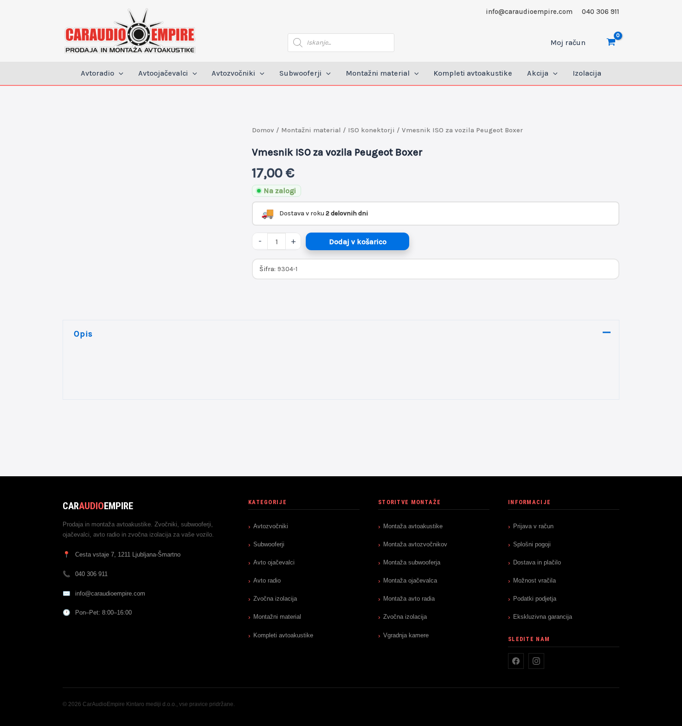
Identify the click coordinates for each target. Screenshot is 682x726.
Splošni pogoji (532, 544)
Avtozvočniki (270, 526)
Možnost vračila (534, 580)
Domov (263, 130)
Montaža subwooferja (411, 562)
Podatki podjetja (534, 598)
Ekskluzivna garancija (542, 616)
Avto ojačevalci (274, 562)
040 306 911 (600, 11)
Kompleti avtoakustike (283, 635)
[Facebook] (516, 661)
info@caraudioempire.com (529, 11)
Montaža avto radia (409, 598)
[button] (118, 73)
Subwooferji (268, 544)
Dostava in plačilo (537, 562)
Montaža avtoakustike (413, 526)
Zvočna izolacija (275, 598)
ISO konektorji (371, 130)
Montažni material (311, 130)
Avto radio (267, 580)
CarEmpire (98, 506)
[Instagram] (536, 661)
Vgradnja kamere (406, 635)
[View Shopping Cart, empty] (610, 42)
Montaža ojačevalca (410, 580)
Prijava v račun (533, 526)
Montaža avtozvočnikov (415, 544)
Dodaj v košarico (357, 241)
